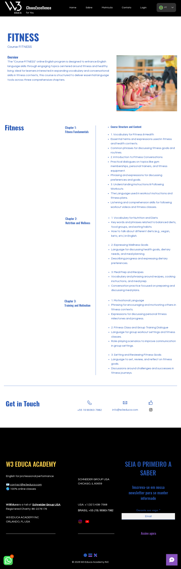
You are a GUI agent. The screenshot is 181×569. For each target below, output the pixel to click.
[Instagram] (151, 410)
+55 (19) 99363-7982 (101, 510)
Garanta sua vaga (147, 510)
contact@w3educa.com (26, 484)
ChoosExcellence (38, 7)
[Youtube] (87, 521)
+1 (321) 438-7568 (96, 504)
